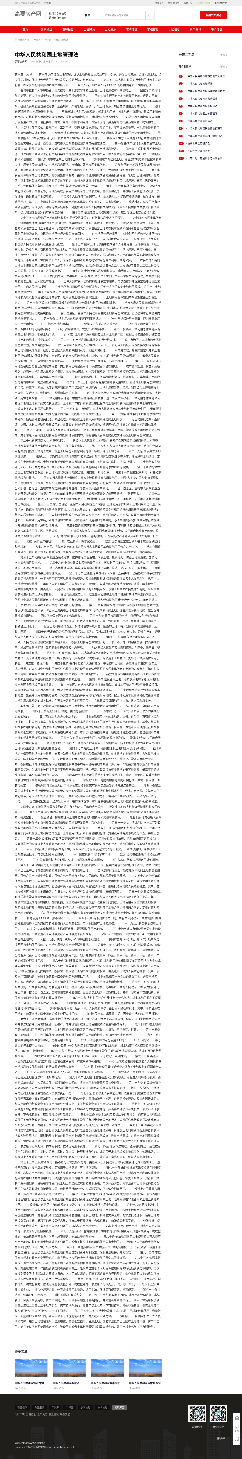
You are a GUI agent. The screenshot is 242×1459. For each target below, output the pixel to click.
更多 (222, 55)
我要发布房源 (214, 15)
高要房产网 (28, 14)
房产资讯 (195, 29)
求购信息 (131, 29)
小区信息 (174, 29)
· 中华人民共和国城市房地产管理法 (205, 76)
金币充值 (42, 1414)
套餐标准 (31, 1414)
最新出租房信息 (57, 18)
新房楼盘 (46, 29)
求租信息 (153, 29)
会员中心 (188, 3)
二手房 (55, 1407)
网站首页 (159, 3)
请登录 (47, 3)
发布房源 (119, 1407)
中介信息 (216, 29)
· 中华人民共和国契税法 (199, 83)
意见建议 (54, 1414)
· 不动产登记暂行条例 (198, 151)
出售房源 (89, 29)
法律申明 (20, 1414)
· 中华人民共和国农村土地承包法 (204, 136)
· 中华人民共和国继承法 (199, 121)
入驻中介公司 (203, 3)
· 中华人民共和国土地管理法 (201, 113)
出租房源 (110, 29)
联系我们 (65, 1414)
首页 (25, 29)
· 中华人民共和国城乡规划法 (201, 106)
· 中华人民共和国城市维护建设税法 (205, 91)
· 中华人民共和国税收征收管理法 (204, 128)
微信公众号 (173, 3)
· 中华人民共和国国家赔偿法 (201, 98)
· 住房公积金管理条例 (198, 143)
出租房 (69, 1407)
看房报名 (68, 29)
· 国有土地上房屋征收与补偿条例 (204, 158)
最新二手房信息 (57, 13)
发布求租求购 (221, 3)
